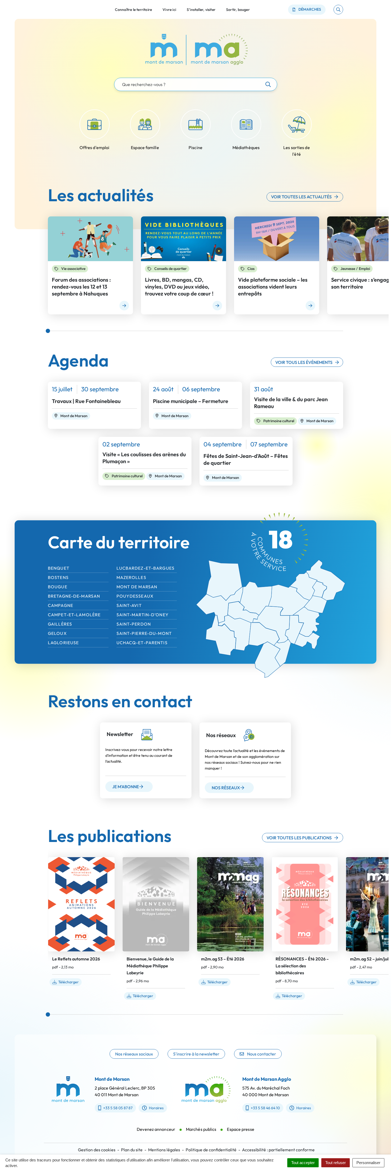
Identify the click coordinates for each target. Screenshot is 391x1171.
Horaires (156, 1108)
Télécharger (68, 982)
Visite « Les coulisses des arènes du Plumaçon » (144, 458)
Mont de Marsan (137, 586)
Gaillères (60, 624)
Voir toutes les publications (299, 837)
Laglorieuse (63, 642)
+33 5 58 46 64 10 (265, 1108)
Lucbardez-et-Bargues (145, 568)
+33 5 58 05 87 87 (117, 1108)
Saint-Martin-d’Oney (143, 614)
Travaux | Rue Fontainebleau (86, 401)
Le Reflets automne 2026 (76, 959)
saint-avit (129, 605)
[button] (338, 9)
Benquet (58, 568)
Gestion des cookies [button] (96, 1149)
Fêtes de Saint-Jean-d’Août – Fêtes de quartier (245, 459)
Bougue (57, 586)
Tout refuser (335, 1162)
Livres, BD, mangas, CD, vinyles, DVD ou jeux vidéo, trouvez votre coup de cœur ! (179, 286)
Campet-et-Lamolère (74, 614)
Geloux (57, 633)
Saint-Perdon (134, 624)
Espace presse (240, 1129)
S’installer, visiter (201, 9)
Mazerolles (131, 577)
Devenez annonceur (156, 1129)
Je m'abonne (125, 786)
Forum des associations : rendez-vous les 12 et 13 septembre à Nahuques (81, 286)
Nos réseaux (226, 787)
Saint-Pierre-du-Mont (144, 633)
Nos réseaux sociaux (134, 1054)
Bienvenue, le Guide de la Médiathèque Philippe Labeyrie (150, 965)
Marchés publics (201, 1129)
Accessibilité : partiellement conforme (278, 1149)
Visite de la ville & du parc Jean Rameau (291, 402)
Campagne (60, 605)
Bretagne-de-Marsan (74, 596)
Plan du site (132, 1149)
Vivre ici (169, 9)
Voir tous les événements (303, 362)
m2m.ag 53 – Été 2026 (222, 959)
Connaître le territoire (133, 9)
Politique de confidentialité (211, 1149)
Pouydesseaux (135, 596)
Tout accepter (303, 1162)
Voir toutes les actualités (301, 196)
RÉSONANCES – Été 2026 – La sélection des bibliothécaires (302, 965)
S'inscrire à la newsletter (196, 1054)
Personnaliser (368, 1162)
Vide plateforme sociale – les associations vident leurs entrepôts (272, 286)
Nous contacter (261, 1054)
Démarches (309, 9)
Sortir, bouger (238, 9)
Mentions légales (164, 1149)
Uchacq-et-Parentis (142, 642)
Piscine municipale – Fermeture (190, 401)
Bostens (58, 577)
